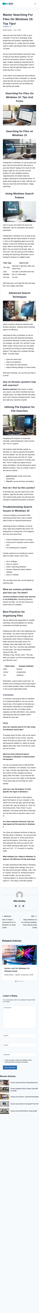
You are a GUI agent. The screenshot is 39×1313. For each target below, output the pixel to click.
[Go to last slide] (5, 962)
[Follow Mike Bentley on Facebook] (15, 906)
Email (6, 1045)
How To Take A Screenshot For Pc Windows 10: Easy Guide (9, 922)
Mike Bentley (8, 30)
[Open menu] (35, 3)
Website (7, 1054)
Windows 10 (7, 26)
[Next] (33, 962)
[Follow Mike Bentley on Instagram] (19, 906)
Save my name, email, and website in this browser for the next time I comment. (18, 1061)
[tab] (15, 981)
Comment (8, 1008)
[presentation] (19, 955)
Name (6, 1036)
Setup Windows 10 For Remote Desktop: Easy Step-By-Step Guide (29, 922)
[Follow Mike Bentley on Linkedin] (23, 906)
